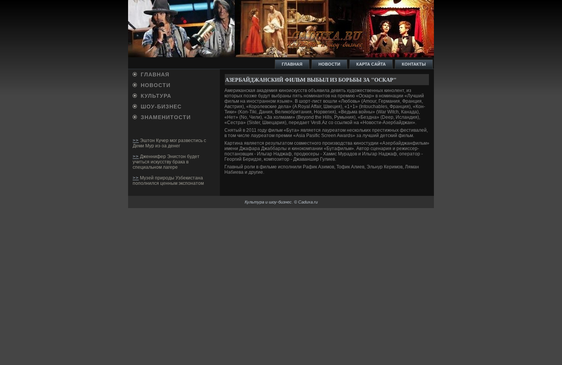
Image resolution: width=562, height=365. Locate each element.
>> (136, 140)
